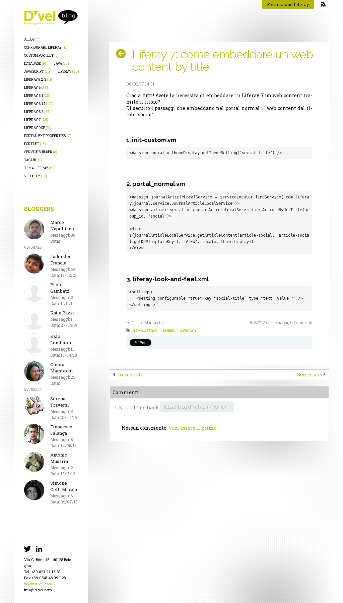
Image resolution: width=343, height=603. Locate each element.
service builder (40, 152)
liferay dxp (38, 128)
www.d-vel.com (38, 583)
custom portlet (41, 55)
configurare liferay (46, 47)
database (35, 63)
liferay (68, 71)
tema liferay (40, 168)
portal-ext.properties (47, 136)
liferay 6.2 (37, 112)
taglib (33, 160)
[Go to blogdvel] (51, 17)
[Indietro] (123, 53)
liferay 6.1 (37, 96)
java (61, 63)
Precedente (129, 374)
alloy (32, 39)
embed (169, 331)
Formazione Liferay (288, 4)
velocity (35, 176)
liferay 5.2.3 (38, 79)
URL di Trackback (137, 407)
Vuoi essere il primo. (193, 428)
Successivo (309, 374)
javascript (37, 71)
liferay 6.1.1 (38, 104)
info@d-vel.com (38, 589)
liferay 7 (36, 120)
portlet (35, 144)
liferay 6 (36, 87)
